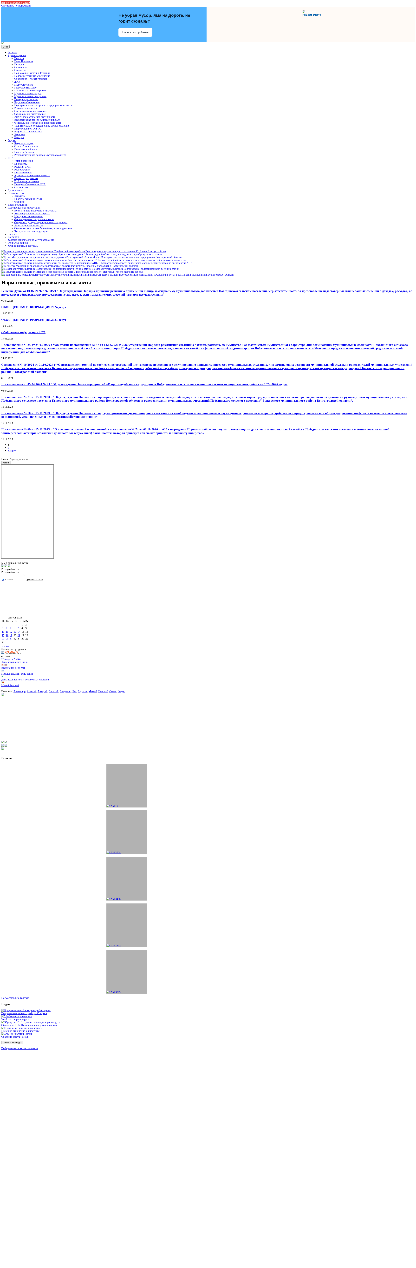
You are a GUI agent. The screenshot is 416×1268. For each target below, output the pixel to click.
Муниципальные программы (30, 96)
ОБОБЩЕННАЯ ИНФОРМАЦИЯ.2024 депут (33, 307)
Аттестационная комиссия (28, 225)
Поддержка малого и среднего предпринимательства (43, 105)
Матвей (93, 691)
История (19, 64)
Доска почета (15, 190)
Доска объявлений (18, 204)
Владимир (65, 691)
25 (7, 638)
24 (3, 638)
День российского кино (14, 662)
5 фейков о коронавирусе (15, 1019)
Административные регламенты (32, 175)
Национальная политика (28, 131)
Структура (20, 70)
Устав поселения (23, 160)
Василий (53, 691)
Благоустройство (23, 84)
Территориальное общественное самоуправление (41, 125)
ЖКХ (17, 81)
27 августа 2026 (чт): (12, 659)
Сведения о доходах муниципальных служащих (40, 222)
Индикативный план (26, 149)
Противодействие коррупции (24, 207)
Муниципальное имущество (30, 90)
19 (11, 635)
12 (11, 631)
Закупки (12, 234)
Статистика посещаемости (16, 5)
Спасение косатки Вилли (15, 1036)
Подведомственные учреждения (32, 76)
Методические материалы (28, 216)
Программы (20, 163)
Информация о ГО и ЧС (27, 128)
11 (7, 631)
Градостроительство (25, 87)
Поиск (4, 459)
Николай (103, 691)
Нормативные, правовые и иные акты (35, 210)
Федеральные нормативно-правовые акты (37, 122)
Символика (20, 67)
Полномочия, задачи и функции (32, 73)
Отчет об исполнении (26, 146)
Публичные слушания (26, 181)
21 (19, 635)
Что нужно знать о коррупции (31, 231)
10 (3, 631)
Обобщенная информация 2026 (23, 332)
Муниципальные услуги (27, 93)
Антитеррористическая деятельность (34, 116)
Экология (19, 134)
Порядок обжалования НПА (30, 184)
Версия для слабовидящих (15, 2)
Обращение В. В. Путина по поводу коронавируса (29, 1025)
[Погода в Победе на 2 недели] (34, 580)
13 (15, 631)
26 (11, 638)
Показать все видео (12, 1042)
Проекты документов (26, 178)
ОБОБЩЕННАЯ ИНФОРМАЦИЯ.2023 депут (33, 319)
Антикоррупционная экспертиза (32, 213)
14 (19, 631)
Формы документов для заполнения (34, 219)
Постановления (23, 172)
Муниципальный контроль (23, 245)
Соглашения (21, 187)
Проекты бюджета (24, 152)
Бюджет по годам (23, 143)
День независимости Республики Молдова (25, 679)
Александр (19, 691)
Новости (19, 58)
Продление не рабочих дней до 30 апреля (24, 1013)
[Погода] (7, 579)
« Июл (5, 646)
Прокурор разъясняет (26, 99)
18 (7, 635)
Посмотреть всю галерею (15, 998)
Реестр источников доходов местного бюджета (40, 155)
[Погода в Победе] (23, 577)
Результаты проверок (26, 108)
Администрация (17, 55)
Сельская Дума (16, 193)
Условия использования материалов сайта (31, 239)
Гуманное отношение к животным (20, 1031)
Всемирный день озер (13, 667)
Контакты (13, 237)
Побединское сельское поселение (19, 1048)
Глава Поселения (23, 61)
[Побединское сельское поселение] (2, 43)
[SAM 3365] (126, 972)
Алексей (31, 691)
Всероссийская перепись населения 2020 (37, 119)
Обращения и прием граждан (30, 78)
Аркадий (42, 691)
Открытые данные (18, 242)
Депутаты (19, 196)
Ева (74, 691)
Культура (19, 137)
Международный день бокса (17, 673)
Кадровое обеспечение (26, 102)
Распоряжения (22, 169)
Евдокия (82, 691)
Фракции (19, 201)
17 (3, 635)
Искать (6, 462)
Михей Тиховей (10, 685)
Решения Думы (22, 166)
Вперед (12, 450)
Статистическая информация (30, 111)
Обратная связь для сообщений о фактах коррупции (43, 228)
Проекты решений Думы (28, 198)
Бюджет (12, 140)
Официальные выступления (30, 114)
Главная (12, 52)
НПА (11, 157)
